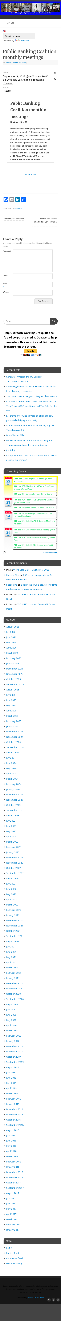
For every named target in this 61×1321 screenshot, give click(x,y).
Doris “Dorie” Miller (15, 435)
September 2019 (15, 1061)
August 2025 (12, 689)
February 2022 (13, 909)
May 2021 (11, 957)
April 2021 (11, 962)
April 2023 (11, 836)
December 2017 (14, 1172)
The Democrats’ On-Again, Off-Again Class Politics (31, 396)
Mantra (30, 1298)
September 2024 (15, 747)
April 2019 (11, 1088)
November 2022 (14, 862)
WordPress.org (14, 1263)
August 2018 (12, 1130)
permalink (19, 208)
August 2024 (12, 752)
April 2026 (11, 647)
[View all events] (55, 73)
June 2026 (11, 637)
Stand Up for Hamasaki (14, 219)
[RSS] (57, 6)
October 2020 (13, 993)
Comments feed (14, 1258)
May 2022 (11, 894)
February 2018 (13, 1161)
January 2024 (13, 789)
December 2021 (14, 920)
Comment (5, 252)
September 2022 (15, 873)
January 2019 (13, 1103)
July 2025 (11, 694)
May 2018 (11, 1145)
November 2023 (14, 799)
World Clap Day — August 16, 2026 (31, 569)
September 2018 (15, 1124)
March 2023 (12, 841)
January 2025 (13, 726)
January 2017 (13, 1229)
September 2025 (15, 684)
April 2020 (11, 1025)
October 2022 (13, 867)
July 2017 (11, 1198)
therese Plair (12, 574)
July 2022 (11, 883)
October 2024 (13, 742)
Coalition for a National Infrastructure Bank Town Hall (45, 222)
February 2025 (13, 721)
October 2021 (13, 930)
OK (52, 321)
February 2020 (13, 1035)
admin (8, 62)
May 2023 (11, 831)
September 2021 (15, 936)
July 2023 (11, 820)
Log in (9, 1247)
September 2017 (15, 1187)
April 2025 (11, 710)
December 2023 (14, 794)
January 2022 (13, 915)
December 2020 (14, 983)
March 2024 (12, 778)
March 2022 (12, 904)
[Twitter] (53, 6)
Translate (24, 41)
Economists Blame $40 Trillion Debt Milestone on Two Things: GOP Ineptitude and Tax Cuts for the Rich (31, 406)
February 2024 (13, 783)
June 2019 (11, 1077)
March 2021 (12, 967)
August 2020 (12, 1004)
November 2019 (14, 1051)
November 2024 (14, 736)
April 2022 (11, 899)
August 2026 (12, 626)
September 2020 (15, 998)
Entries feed (12, 1252)
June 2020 (11, 1014)
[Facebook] (49, 6)
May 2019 (11, 1082)
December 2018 (14, 1109)
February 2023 (13, 846)
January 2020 (13, 1040)
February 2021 (13, 972)
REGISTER (30, 174)
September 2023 (15, 810)
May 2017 (11, 1208)
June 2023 (11, 825)
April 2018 (11, 1151)
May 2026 (11, 642)
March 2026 (12, 652)
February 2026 (13, 658)
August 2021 (12, 941)
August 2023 (12, 815)
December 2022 (14, 857)
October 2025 (13, 679)
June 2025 (11, 700)
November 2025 (14, 673)
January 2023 (13, 852)
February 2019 (13, 1098)
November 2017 (14, 1177)
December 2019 (14, 1046)
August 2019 (12, 1067)
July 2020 (11, 1009)
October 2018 (13, 1119)
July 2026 (11, 631)
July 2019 (11, 1072)
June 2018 (11, 1140)
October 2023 (13, 804)
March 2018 (12, 1156)
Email (5, 285)
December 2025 (14, 668)
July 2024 (11, 757)
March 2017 (12, 1219)
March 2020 (12, 1030)
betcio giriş (11, 584)
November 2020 (14, 988)
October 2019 (13, 1056)
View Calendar (49, 552)
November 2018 (14, 1114)
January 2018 (13, 1166)
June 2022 (11, 888)
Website (5, 292)
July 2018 (11, 1135)
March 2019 (12, 1093)
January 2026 (13, 663)
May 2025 (11, 705)
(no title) (10, 450)
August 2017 (12, 1193)
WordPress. (40, 1298)
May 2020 (11, 1019)
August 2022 (12, 878)
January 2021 (13, 978)
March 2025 (12, 715)
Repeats (8, 83)
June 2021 (11, 951)
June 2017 (11, 1203)
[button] (55, 79)
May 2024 (11, 768)
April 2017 (11, 1214)
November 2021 (14, 925)
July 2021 (11, 946)
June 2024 (11, 762)
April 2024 (11, 773)
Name (5, 276)
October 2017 (13, 1182)
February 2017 (13, 1224)
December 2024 (14, 731)
